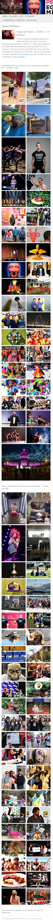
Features (13, 16)
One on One (31, 20)
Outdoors (29, 16)
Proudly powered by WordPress (11, 918)
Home (5, 16)
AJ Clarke (40, 918)
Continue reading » (19, 57)
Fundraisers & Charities (14, 20)
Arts (21, 16)
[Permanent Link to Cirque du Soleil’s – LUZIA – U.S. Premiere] (9, 40)
